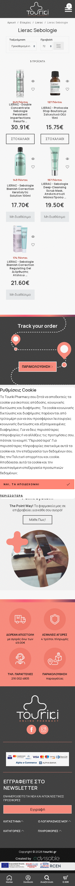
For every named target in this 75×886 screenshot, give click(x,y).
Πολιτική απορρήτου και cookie (35, 457)
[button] (68, 9)
